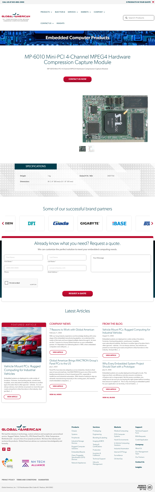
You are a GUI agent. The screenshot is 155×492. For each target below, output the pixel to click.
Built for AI (60, 12)
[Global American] (16, 15)
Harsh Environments (121, 440)
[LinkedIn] (8, 449)
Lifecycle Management (97, 463)
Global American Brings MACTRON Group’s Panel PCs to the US (73, 362)
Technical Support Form (141, 432)
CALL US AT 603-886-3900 (13, 2)
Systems (74, 434)
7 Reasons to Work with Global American (71, 329)
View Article (12, 397)
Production (97, 450)
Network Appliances (79, 463)
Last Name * (52, 261)
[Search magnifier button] (126, 17)
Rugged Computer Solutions (78, 448)
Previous (3, 223)
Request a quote (77, 294)
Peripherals (76, 438)
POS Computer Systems (119, 435)
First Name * (8, 261)
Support (138, 427)
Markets (85, 12)
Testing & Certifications (97, 446)
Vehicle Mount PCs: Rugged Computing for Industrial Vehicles (22, 370)
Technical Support (99, 459)
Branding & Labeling (100, 438)
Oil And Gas (118, 459)
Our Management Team (141, 453)
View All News (55, 394)
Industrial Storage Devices (78, 442)
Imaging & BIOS (98, 441)
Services (72, 12)
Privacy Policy (8, 480)
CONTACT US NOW (77, 79)
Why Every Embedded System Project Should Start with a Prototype (123, 365)
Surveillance (118, 455)
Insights (60, 23)
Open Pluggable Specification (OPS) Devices (78, 457)
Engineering (97, 434)
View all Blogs (108, 398)
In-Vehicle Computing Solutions (121, 444)
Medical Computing (121, 431)
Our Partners (139, 457)
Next (152, 223)
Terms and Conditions (26, 480)
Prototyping (97, 431)
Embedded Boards (78, 452)
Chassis (74, 431)
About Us (138, 448)
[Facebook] (3, 449)
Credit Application (141, 440)
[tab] (36, 166)
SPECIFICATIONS (36, 166)
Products (45, 12)
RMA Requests (140, 436)
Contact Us (46, 23)
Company (98, 12)
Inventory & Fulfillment (97, 454)
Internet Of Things (120, 452)
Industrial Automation (121, 449)
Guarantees (43, 480)
